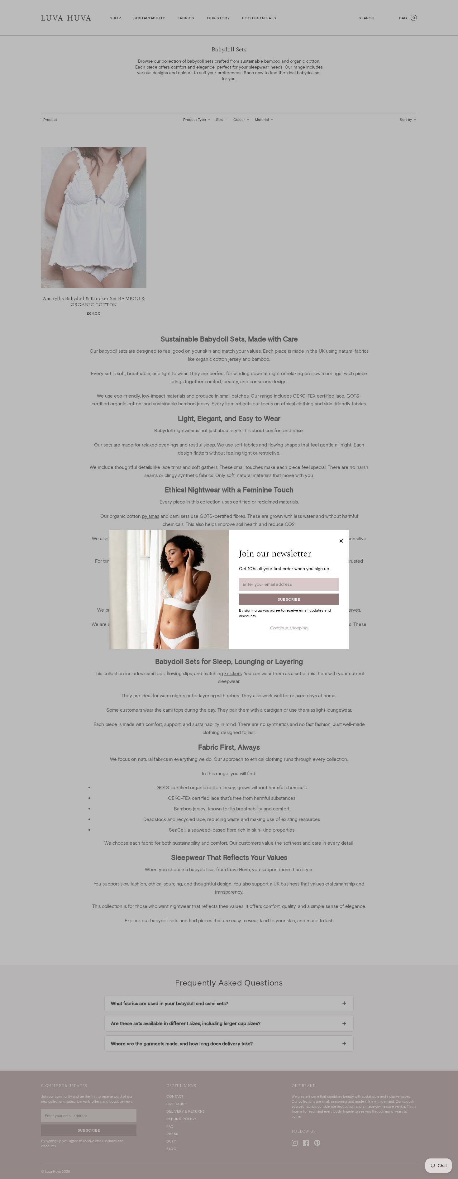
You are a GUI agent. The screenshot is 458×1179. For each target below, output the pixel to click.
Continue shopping (289, 627)
